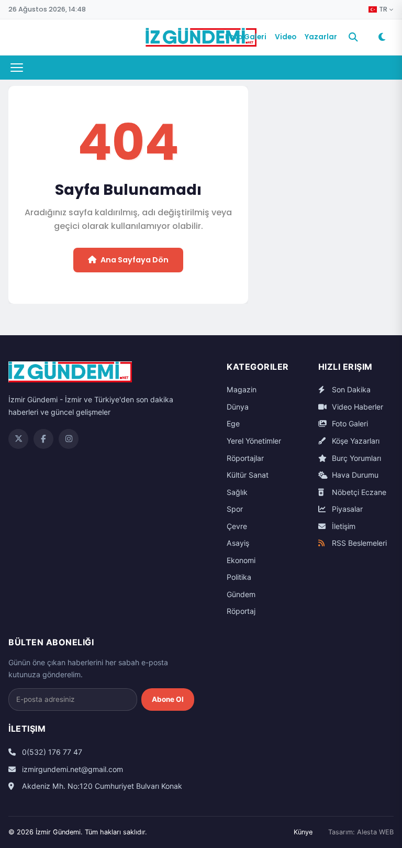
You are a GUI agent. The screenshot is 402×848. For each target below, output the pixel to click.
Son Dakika (350, 389)
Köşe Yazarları (354, 440)
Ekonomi (241, 560)
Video (285, 37)
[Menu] (16, 67)
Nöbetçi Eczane (358, 492)
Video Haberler (356, 406)
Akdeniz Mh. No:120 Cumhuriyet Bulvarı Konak (101, 785)
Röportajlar (245, 458)
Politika (239, 576)
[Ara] (353, 37)
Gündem (241, 594)
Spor (235, 508)
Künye (303, 832)
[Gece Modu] (381, 37)
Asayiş (238, 542)
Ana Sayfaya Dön (134, 260)
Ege (233, 423)
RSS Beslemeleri (358, 542)
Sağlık (237, 492)
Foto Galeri (245, 37)
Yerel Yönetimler (254, 440)
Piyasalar (346, 508)
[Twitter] (18, 439)
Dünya (238, 406)
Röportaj (241, 611)
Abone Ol (168, 699)
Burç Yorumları (355, 458)
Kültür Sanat (248, 474)
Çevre (237, 526)
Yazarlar (321, 37)
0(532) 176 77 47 (51, 751)
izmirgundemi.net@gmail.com (71, 769)
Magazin (241, 389)
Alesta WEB (375, 832)
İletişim (342, 526)
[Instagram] (69, 439)
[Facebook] (43, 439)
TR (383, 9)
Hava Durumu (354, 474)
